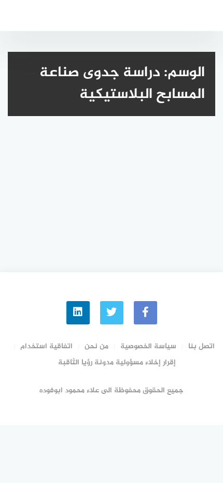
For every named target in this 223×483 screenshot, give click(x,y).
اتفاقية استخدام (46, 346)
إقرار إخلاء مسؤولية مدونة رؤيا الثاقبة (117, 362)
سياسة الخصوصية (148, 346)
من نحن (96, 346)
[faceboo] (145, 312)
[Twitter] (111, 312)
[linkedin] (78, 312)
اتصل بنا (201, 346)
